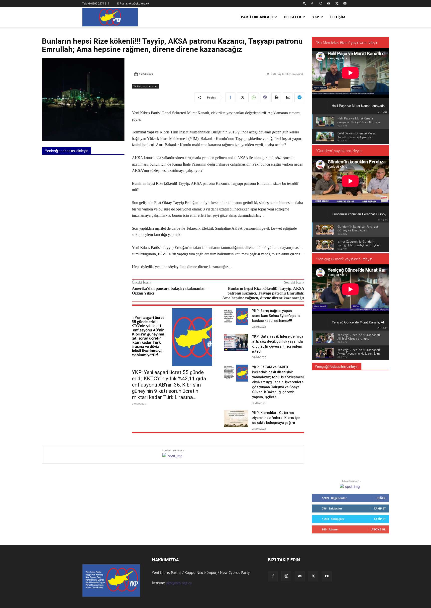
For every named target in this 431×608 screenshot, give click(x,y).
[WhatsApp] (253, 97)
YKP (315, 16)
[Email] (288, 97)
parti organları (257, 16)
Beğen (381, 498)
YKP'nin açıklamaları (145, 86)
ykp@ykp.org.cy (138, 3)
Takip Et (380, 508)
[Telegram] (299, 97)
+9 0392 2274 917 (98, 3)
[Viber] (265, 97)
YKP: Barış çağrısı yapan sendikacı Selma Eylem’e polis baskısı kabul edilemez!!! (276, 316)
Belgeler (292, 16)
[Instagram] (320, 3)
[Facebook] (312, 3)
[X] (336, 3)
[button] (304, 3)
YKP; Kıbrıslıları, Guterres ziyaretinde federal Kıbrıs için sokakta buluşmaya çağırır (276, 418)
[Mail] (328, 3)
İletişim (337, 16)
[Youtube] (345, 3)
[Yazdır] (276, 97)
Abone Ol (378, 529)
